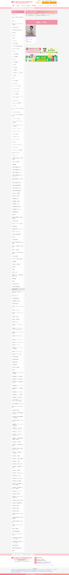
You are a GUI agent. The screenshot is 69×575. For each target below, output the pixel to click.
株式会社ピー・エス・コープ (17, 339)
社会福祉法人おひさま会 (16, 475)
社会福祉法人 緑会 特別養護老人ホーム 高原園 (17, 417)
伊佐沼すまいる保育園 (16, 193)
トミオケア (14, 105)
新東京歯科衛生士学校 (19, 570)
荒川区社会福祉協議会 (16, 531)
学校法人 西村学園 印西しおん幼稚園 (17, 243)
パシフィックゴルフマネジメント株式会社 (17, 122)
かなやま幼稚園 (15, 43)
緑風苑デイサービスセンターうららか (17, 525)
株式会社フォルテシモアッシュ (17, 342)
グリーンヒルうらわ (15, 88)
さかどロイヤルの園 (15, 48)
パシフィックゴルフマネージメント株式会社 (17, 125)
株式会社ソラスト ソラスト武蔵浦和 (17, 333)
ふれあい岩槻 (14, 67)
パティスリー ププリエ (16, 128)
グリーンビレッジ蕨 (15, 91)
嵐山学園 (13, 266)
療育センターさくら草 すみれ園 (17, 407)
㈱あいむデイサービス (16, 152)
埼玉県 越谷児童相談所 (16, 234)
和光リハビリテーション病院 (17, 223)
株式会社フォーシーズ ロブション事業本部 (17, 348)
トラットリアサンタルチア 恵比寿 (17, 109)
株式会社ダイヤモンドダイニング (17, 336)
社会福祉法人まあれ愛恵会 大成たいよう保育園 (17, 484)
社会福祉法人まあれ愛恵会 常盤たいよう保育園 (17, 488)
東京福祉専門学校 (30, 569)
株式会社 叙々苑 (15, 316)
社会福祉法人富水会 (15, 508)
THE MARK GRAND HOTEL (17, 30)
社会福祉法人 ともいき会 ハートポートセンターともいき (17, 428)
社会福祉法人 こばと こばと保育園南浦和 (17, 425)
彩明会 (13, 269)
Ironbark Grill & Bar (15, 27)
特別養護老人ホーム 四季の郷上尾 (17, 389)
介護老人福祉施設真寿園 (16, 190)
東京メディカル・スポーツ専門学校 (52, 569)
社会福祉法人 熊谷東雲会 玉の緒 (17, 467)
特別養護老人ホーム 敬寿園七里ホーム (17, 382)
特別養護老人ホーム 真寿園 (17, 394)
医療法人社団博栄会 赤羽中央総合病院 (17, 218)
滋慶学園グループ (14, 569)
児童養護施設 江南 (15, 198)
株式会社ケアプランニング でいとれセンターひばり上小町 (17, 329)
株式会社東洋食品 (15, 359)
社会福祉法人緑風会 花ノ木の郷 (17, 522)
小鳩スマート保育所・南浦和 (17, 258)
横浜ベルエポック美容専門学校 (46, 570)
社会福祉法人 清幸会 (16, 461)
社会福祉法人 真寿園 (16, 470)
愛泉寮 (13, 281)
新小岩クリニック (15, 295)
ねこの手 (13, 59)
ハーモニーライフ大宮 (16, 118)
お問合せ (39, 0)
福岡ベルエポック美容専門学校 (32, 571)
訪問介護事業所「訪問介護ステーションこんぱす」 (17, 542)
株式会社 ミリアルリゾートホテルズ (17, 313)
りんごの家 (14, 75)
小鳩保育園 (14, 261)
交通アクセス (55, 0)
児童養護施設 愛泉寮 (16, 201)
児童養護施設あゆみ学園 (16, 206)
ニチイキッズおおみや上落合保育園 (17, 115)
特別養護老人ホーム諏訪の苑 (17, 397)
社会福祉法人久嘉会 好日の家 (17, 500)
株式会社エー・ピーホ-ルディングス (17, 325)
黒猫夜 (13, 550)
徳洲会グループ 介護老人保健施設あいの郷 (17, 275)
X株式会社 (14, 32)
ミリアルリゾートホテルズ (16, 144)
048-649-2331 (39, 557)
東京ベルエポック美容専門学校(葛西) (23, 571)
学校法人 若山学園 (15, 249)
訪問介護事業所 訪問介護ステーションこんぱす (17, 538)
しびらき (13, 51)
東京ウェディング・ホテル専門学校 (16, 572)
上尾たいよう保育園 (15, 161)
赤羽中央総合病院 (15, 545)
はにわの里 (14, 64)
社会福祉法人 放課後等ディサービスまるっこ (17, 453)
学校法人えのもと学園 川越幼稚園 (17, 253)
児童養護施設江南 (15, 211)
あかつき (13, 35)
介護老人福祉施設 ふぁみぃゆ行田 (17, 179)
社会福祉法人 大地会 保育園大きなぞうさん (17, 413)
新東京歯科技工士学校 (14, 570)
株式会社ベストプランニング (17, 351)
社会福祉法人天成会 (15, 505)
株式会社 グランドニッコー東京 (17, 307)
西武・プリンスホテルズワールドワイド (17, 534)
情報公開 (43, 0)
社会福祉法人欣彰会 (15, 510)
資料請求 (53, 2)
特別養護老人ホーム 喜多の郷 (17, 376)
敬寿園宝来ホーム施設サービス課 (17, 292)
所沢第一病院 (14, 289)
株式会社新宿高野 (15, 356)
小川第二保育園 (15, 256)
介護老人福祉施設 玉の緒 (16, 182)
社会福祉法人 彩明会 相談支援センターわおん (17, 449)
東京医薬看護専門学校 (24, 569)
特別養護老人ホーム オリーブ (17, 385)
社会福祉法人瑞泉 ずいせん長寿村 (17, 514)
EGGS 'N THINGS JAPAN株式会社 (17, 18)
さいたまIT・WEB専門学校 (39, 570)
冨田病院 (13, 214)
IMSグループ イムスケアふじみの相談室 (17, 24)
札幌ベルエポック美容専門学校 (40, 571)
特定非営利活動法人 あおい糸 (17, 403)
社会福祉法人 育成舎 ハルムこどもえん (17, 421)
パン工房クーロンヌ (15, 136)
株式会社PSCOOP (15, 303)
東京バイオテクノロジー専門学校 (27, 570)
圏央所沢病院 (14, 226)
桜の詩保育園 (14, 364)
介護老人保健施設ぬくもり (16, 172)
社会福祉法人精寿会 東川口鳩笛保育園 (17, 518)
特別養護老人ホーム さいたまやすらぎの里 (17, 373)
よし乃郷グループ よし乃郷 (17, 72)
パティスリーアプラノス (16, 131)
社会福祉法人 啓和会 (15, 410)
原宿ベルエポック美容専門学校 (15, 571)
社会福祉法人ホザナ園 (16, 493)
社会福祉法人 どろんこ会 (16, 431)
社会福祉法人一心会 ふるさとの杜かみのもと (17, 497)
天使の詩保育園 (15, 239)
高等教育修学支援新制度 (48, 0)
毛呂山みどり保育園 (15, 367)
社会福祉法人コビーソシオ (16, 491)
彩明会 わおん (15, 272)
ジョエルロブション (15, 100)
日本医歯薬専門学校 (35, 569)
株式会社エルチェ (15, 321)
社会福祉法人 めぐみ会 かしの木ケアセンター (17, 435)
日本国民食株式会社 (15, 298)
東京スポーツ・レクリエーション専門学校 (43, 569)
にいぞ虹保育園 (15, 56)
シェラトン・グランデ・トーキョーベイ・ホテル (17, 97)
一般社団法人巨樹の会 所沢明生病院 (17, 159)
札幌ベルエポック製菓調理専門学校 (48, 571)
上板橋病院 (14, 164)
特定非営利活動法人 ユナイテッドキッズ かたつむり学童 (17, 400)
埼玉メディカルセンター (16, 231)
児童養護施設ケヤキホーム (16, 209)
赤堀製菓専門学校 (34, 570)
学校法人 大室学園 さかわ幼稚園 (17, 247)
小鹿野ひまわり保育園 (16, 264)
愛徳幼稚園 (14, 278)
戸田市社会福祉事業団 (16, 286)
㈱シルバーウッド (15, 155)
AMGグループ (14, 14)
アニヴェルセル (15, 83)
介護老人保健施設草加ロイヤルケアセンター (17, 176)
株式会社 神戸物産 (15, 319)
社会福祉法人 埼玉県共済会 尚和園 (17, 445)
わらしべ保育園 (15, 80)
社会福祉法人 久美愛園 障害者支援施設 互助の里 (17, 439)
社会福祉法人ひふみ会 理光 (17, 478)
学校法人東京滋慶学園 (18, 569)
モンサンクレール (15, 147)
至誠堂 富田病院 (15, 528)
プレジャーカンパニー (16, 139)
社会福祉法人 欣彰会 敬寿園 (17, 458)
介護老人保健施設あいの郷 (16, 169)
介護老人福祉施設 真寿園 (16, 185)
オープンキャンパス (45, 2)
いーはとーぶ (14, 40)
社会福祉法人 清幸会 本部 (17, 463)
